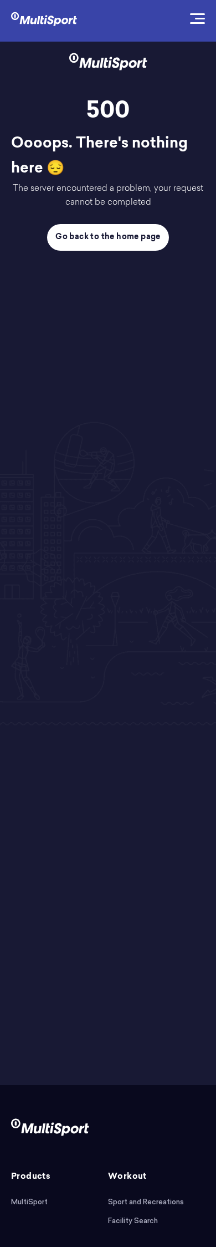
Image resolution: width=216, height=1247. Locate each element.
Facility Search (133, 1220)
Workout (127, 1177)
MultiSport (29, 1202)
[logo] (44, 18)
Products (30, 1177)
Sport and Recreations (146, 1202)
